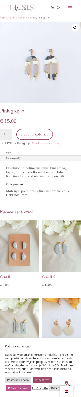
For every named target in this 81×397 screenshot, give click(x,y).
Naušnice (21, 17)
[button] (75, 27)
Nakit (11, 17)
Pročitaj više (40, 388)
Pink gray (32, 17)
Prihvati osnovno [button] (18, 388)
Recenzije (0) (13, 158)
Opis (8, 152)
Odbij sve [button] (56, 388)
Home (3, 17)
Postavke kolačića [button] (18, 380)
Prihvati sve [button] (42, 380)
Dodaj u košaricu (35, 134)
